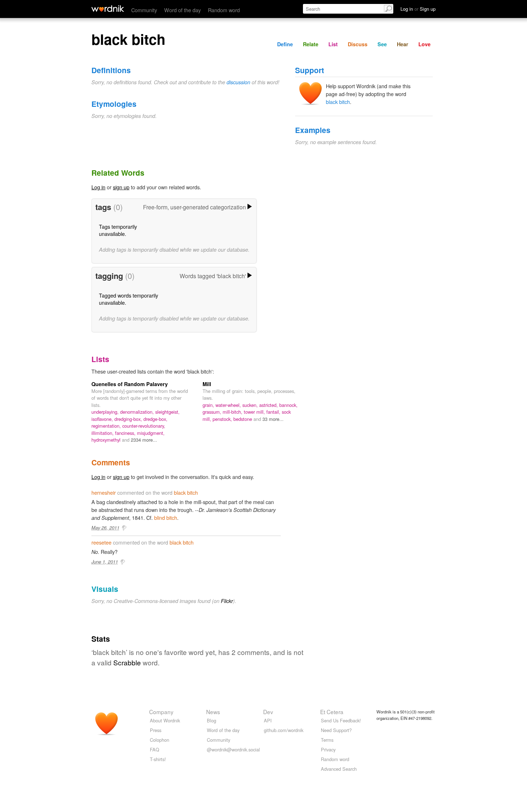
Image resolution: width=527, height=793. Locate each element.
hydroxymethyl (106, 439)
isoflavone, (102, 419)
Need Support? (336, 730)
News (213, 712)
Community (144, 10)
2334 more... (144, 439)
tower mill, (255, 411)
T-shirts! (158, 759)
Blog (211, 720)
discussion (238, 82)
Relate (310, 44)
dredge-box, (155, 419)
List (333, 44)
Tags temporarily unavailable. (118, 230)
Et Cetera (331, 712)
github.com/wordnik (283, 730)
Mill (207, 384)
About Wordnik (165, 720)
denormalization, (137, 411)
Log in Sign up (418, 8)
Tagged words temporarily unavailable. (128, 298)
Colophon (159, 739)
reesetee (101, 542)
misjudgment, (151, 432)
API (268, 720)
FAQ (154, 749)
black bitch (338, 101)
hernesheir (103, 492)
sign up (121, 187)
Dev (268, 712)
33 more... (273, 419)
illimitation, (103, 432)
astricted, (269, 405)
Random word (224, 10)
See (382, 44)
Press (155, 730)
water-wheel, (228, 405)
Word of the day (182, 10)
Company (161, 712)
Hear (402, 44)
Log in (98, 187)
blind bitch (165, 517)
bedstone (243, 419)
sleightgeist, (167, 411)
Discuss (357, 44)
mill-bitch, (233, 411)
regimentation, (106, 425)
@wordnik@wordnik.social (233, 749)
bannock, (288, 405)
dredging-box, (128, 419)
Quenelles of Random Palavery (129, 384)
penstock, (223, 419)
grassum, (213, 411)
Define (285, 44)
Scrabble (127, 662)
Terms (327, 739)
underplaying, (105, 411)
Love (424, 44)
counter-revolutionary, (143, 425)
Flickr (227, 600)
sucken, (250, 405)
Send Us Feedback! (341, 720)
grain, (209, 405)
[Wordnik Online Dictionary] (107, 8)
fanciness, (126, 432)
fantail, (274, 411)
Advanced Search (339, 768)
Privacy (328, 749)
